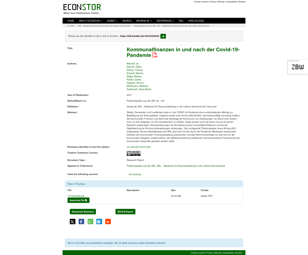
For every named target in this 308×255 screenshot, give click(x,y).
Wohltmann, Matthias (137, 86)
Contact (197, 1)
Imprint (205, 1)
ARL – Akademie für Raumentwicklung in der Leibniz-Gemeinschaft (104, 25)
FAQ (181, 20)
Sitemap (221, 1)
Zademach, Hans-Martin (139, 89)
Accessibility (231, 1)
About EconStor (89, 20)
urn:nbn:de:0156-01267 (139, 146)
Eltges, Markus (134, 76)
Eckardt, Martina (135, 73)
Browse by (143, 20)
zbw (298, 67)
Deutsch (241, 1)
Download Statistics (83, 211)
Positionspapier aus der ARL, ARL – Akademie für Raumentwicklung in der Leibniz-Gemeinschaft (171, 25)
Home (70, 20)
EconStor (71, 25)
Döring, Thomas (135, 69)
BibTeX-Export (125, 211)
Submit (111, 20)
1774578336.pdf (76, 195)
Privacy (213, 1)
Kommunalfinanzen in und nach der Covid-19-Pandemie (183, 52)
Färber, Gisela (134, 79)
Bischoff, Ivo (133, 63)
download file (77, 200)
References (164, 20)
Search (127, 20)
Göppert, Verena (135, 82)
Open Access (196, 20)
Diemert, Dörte (134, 66)
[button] (72, 221)
